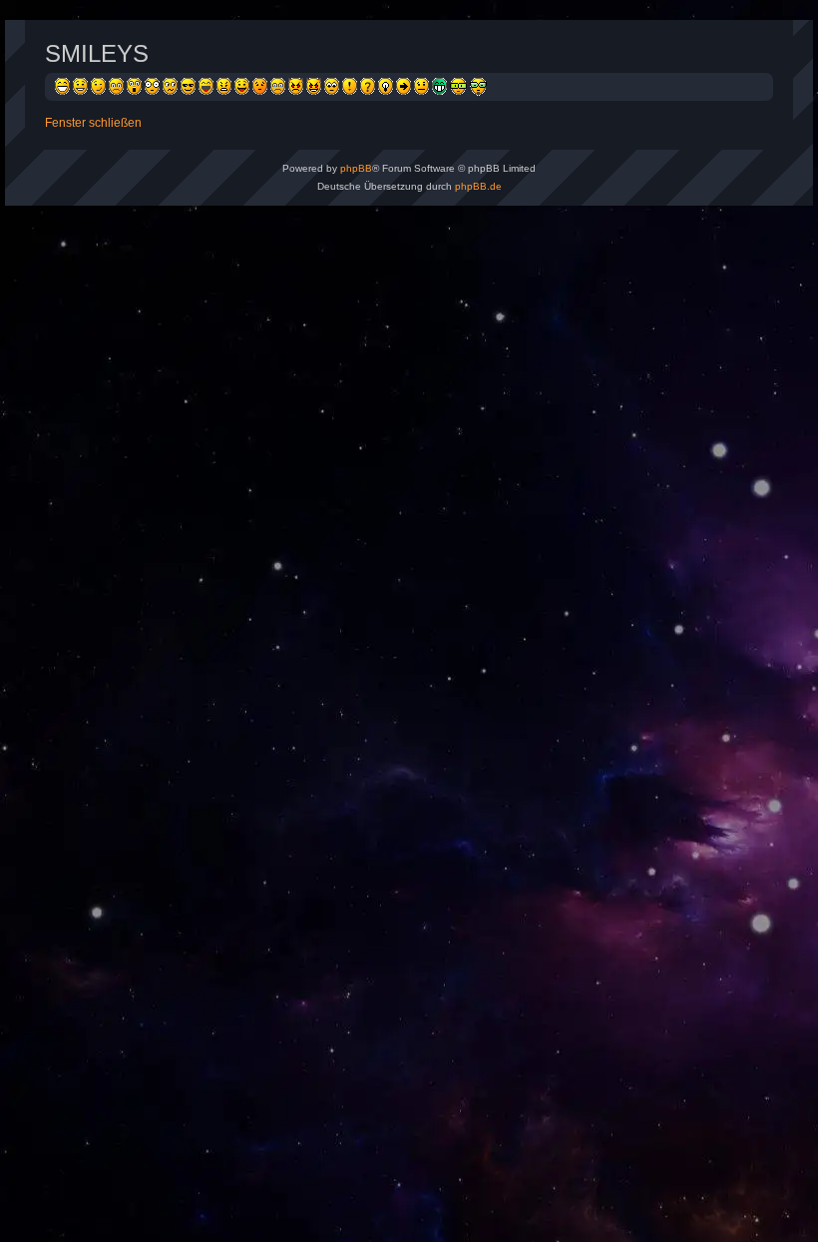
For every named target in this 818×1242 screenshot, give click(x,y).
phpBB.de (478, 186)
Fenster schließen (93, 123)
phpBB (356, 168)
